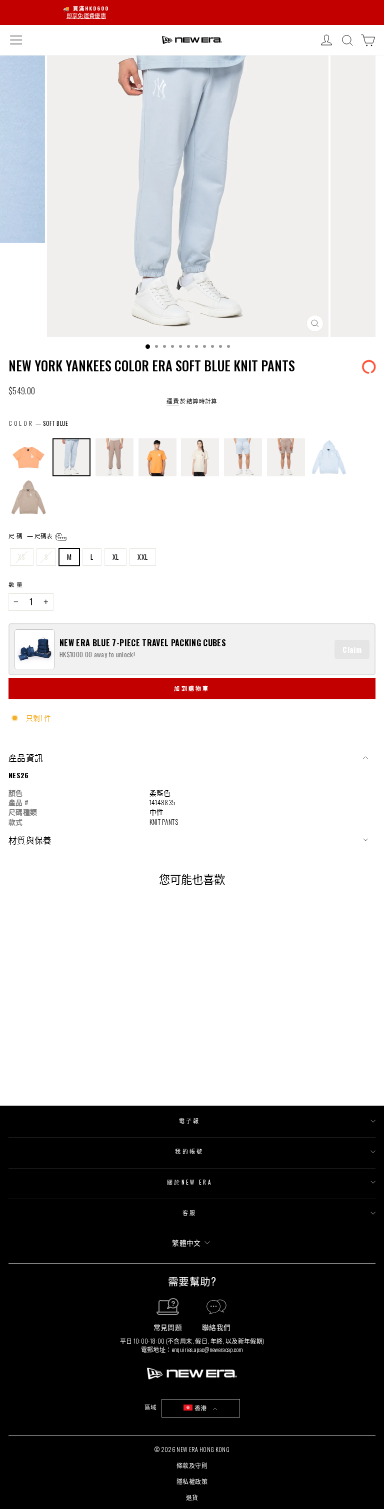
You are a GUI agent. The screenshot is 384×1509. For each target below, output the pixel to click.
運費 (172, 401)
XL (115, 557)
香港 (200, 1408)
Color (21, 423)
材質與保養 (30, 840)
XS (22, 557)
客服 (189, 1213)
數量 (16, 584)
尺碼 (31, 535)
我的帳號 (189, 1151)
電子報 (189, 1121)
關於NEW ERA (189, 1182)
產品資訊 (25, 757)
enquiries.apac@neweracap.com (208, 1349)
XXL (143, 557)
